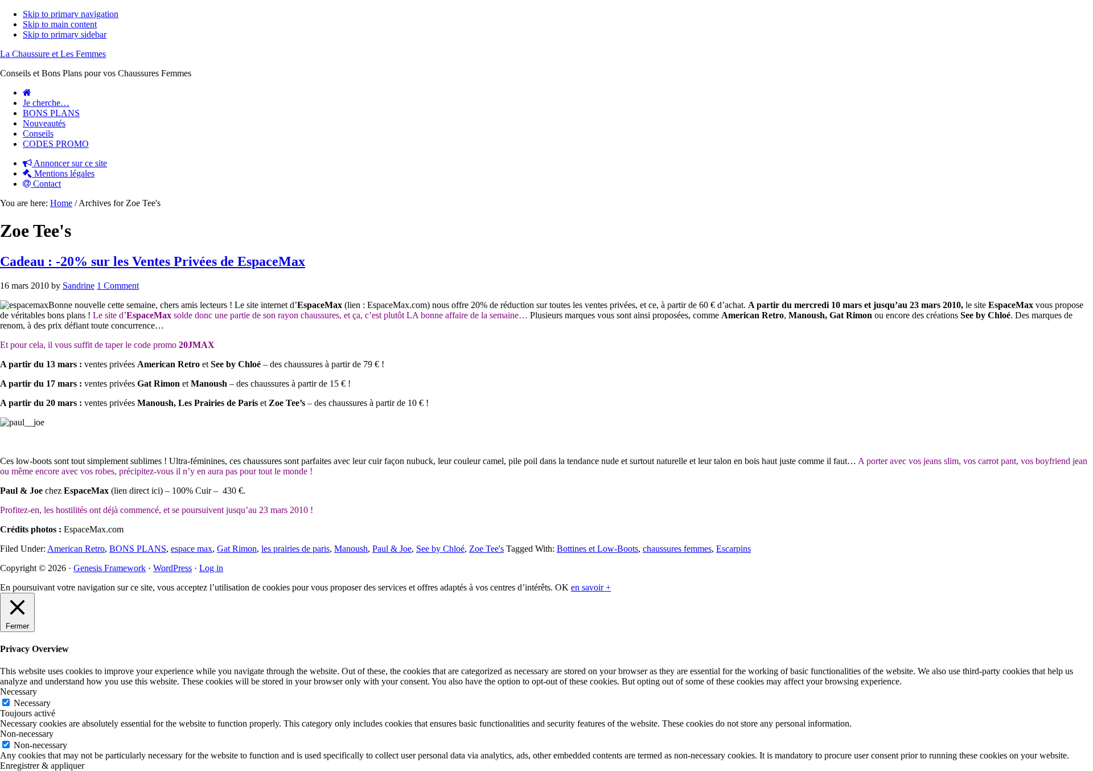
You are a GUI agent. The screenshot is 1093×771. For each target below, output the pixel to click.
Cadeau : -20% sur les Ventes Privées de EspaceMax (152, 261)
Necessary (32, 703)
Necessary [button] (18, 691)
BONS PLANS (137, 548)
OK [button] (562, 587)
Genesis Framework (109, 568)
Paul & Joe (392, 548)
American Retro (76, 548)
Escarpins (733, 548)
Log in (211, 568)
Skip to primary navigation (70, 14)
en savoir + (591, 587)
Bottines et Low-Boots (597, 548)
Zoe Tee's (486, 548)
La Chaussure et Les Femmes (53, 54)
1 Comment (118, 285)
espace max (191, 548)
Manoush (351, 548)
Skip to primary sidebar (64, 34)
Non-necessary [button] (27, 734)
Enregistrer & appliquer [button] (42, 765)
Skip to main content (60, 24)
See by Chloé (440, 548)
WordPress (172, 568)
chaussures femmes (677, 548)
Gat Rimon (237, 548)
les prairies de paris (295, 548)
